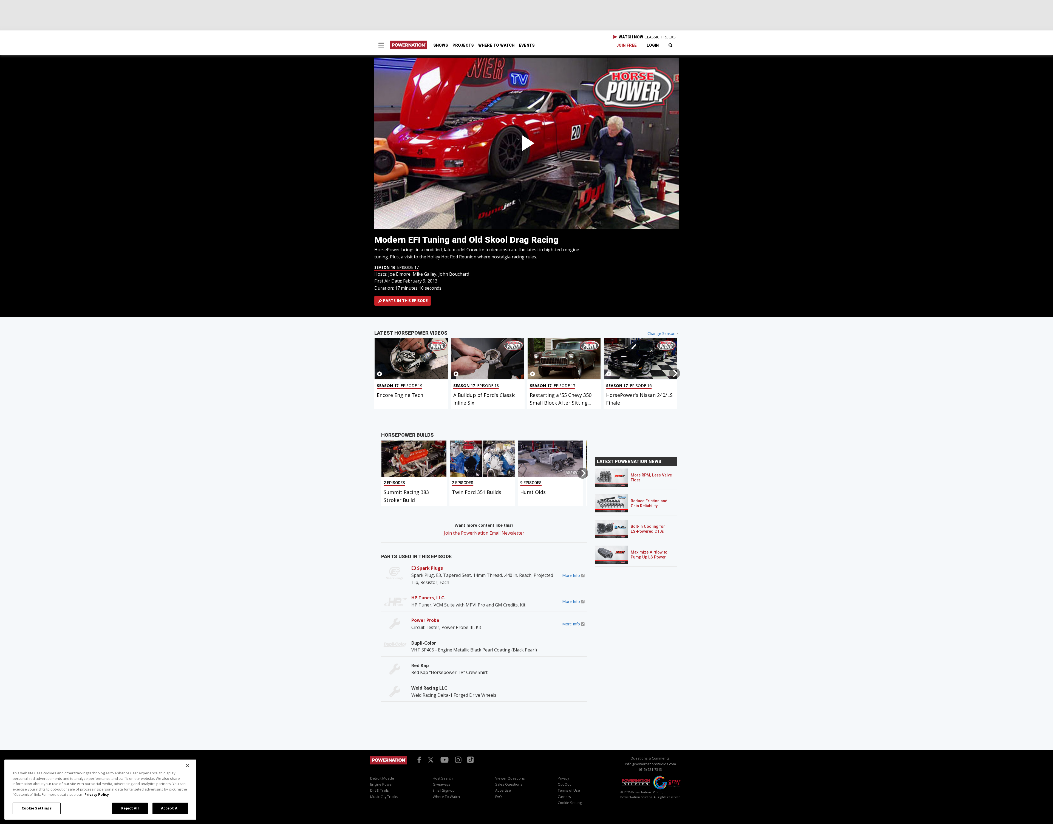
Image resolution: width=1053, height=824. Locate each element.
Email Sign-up (444, 790)
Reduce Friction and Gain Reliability (649, 503)
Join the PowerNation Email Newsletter (484, 533)
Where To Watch (496, 45)
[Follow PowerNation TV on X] (431, 760)
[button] (381, 46)
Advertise (503, 790)
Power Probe (425, 620)
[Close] (188, 766)
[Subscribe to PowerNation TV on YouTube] (444, 760)
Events (527, 45)
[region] (100, 790)
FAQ (498, 796)
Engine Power (381, 784)
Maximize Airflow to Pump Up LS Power (649, 555)
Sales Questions (508, 784)
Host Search (443, 778)
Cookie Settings (37, 808)
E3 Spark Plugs (427, 568)
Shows (440, 45)
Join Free (626, 45)
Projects (463, 45)
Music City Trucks (384, 796)
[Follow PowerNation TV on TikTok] (470, 759)
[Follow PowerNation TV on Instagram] (457, 759)
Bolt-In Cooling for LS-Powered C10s (648, 529)
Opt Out (564, 784)
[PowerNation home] (388, 765)
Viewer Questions (510, 778)
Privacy (563, 778)
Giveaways (441, 784)
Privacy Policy (96, 794)
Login (653, 45)
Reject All (129, 808)
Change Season (661, 333)
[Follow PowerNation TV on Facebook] (418, 759)
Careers (564, 796)
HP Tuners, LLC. (428, 598)
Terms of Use (569, 790)
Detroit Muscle (382, 778)
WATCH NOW (647, 36)
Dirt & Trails (379, 790)
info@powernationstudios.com (650, 763)
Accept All (170, 808)
